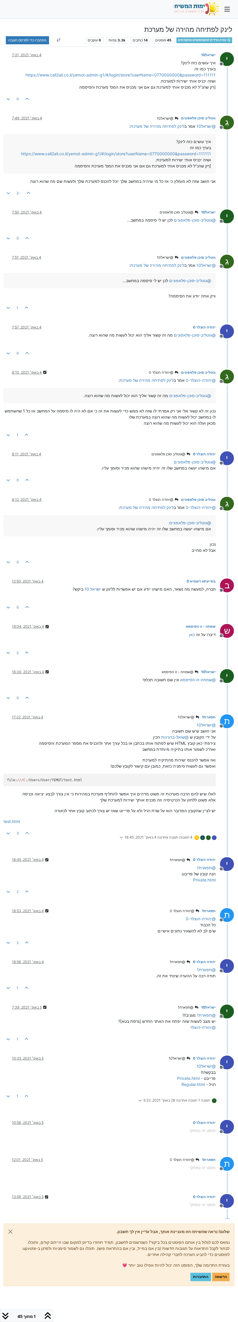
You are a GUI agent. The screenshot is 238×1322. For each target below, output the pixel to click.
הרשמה (221, 1276)
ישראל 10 (92, 589)
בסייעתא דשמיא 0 (201, 581)
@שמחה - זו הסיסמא (178, 672)
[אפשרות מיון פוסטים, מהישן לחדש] (58, 40)
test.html (11, 821)
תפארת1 (209, 717)
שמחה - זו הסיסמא (201, 626)
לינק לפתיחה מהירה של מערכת (157, 126)
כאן (192, 634)
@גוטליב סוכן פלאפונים (177, 212)
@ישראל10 (165, 118)
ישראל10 (208, 55)
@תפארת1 (178, 860)
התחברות (200, 1276)
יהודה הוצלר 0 (204, 327)
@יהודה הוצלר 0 (161, 372)
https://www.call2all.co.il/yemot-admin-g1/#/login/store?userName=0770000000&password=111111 (121, 74)
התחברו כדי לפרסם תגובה (27, 40)
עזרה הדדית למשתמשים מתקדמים (202, 40)
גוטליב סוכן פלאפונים (198, 118)
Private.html (204, 879)
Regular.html (193, 1084)
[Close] (10, 1231)
